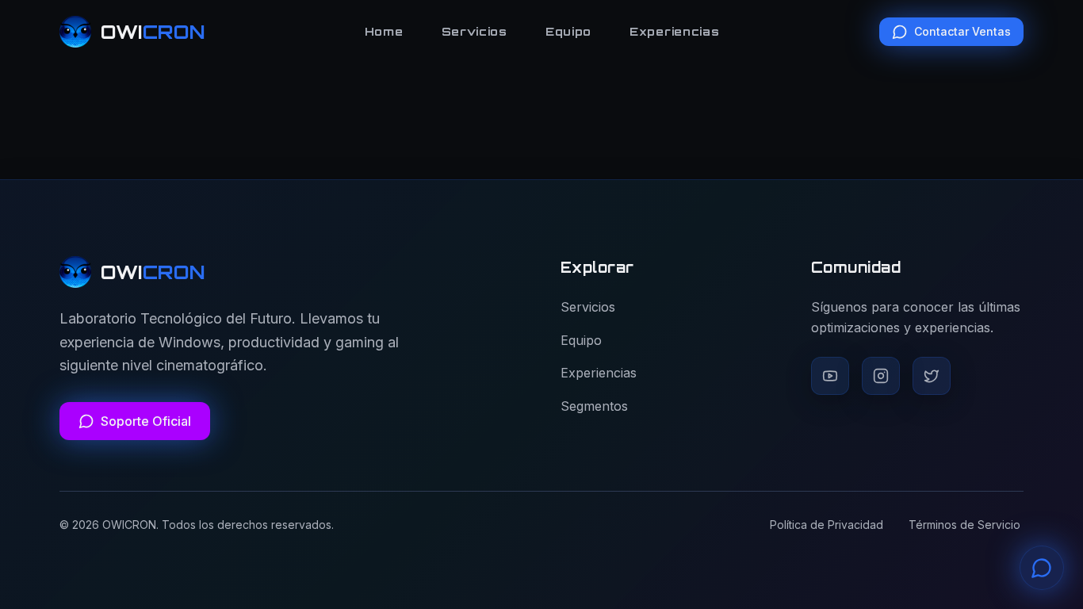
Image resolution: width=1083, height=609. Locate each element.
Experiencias (674, 31)
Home (384, 31)
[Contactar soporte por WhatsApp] (1042, 568)
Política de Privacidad (826, 524)
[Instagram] (881, 376)
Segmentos (594, 406)
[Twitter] (932, 376)
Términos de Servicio (964, 524)
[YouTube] (830, 376)
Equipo (568, 31)
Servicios (474, 31)
